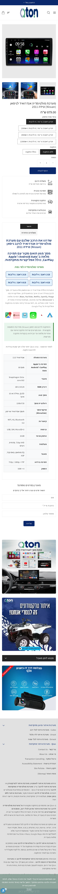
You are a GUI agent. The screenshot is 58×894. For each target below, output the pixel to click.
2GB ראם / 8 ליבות (17, 274)
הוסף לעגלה (43, 171)
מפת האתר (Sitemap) (47, 773)
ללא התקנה (48, 152)
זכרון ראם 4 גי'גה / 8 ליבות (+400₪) (37, 135)
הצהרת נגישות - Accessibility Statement (39, 763)
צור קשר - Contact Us (47, 749)
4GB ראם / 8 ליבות (41, 282)
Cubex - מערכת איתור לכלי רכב (43, 730)
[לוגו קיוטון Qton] (29, 13)
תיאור (29, 226)
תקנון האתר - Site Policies (45, 768)
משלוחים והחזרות (29, 233)
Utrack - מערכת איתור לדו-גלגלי (42, 734)
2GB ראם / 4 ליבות (41, 274)
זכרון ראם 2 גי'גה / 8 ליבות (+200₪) (37, 128)
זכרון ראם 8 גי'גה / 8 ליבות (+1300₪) (36, 141)
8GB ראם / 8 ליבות (17, 282)
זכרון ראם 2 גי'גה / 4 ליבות (41, 121)
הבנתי (29, 889)
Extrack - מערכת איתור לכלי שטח (42, 739)
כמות (53, 157)
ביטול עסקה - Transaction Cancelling (40, 759)
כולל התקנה (30, 152)
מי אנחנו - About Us (47, 754)
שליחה (29, 523)
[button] (29, 2)
